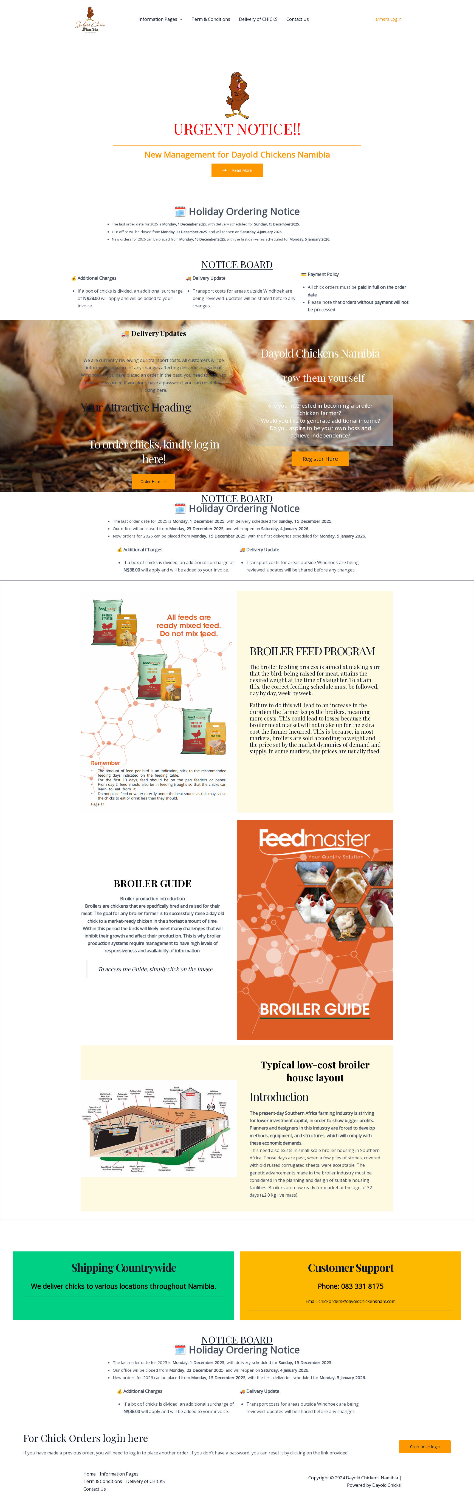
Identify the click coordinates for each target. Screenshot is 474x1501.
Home (123, 19)
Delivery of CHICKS (258, 19)
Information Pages (158, 19)
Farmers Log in (387, 19)
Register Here (320, 458)
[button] (180, 19)
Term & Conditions (210, 19)
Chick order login (425, 1446)
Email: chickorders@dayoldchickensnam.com (351, 1301)
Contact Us (297, 19)
